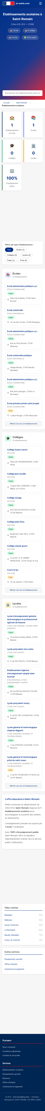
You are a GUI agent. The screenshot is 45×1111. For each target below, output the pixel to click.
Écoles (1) (20, 250)
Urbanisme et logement (14, 969)
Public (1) (11, 260)
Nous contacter (9, 1047)
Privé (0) (23, 260)
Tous (9, 250)
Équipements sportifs (13, 959)
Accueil (7, 103)
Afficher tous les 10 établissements (23, 424)
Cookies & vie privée (11, 1055)
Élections (6, 1078)
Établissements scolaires (12, 1070)
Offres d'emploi (10, 964)
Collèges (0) (12, 255)
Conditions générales (11, 1051)
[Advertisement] (22, 65)
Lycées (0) (26, 255)
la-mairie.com (23, 1097)
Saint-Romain (21, 103)
